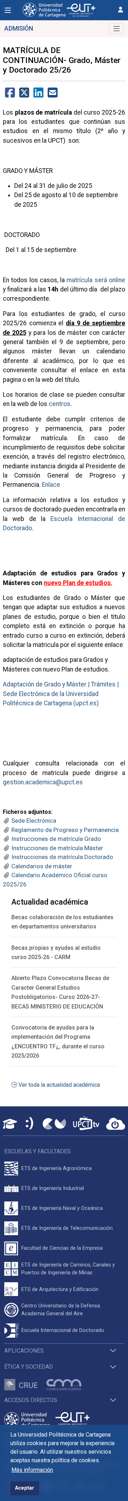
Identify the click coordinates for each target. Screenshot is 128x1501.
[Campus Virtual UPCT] (54, 1123)
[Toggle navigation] (8, 10)
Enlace (51, 484)
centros (59, 403)
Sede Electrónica (33, 820)
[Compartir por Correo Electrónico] (53, 94)
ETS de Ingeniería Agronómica (56, 1168)
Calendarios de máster (41, 866)
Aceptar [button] (24, 1488)
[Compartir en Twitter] (24, 94)
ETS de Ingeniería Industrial (52, 1188)
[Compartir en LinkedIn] (38, 94)
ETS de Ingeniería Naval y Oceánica (62, 1208)
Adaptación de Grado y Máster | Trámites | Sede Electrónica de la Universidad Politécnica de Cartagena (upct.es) (61, 694)
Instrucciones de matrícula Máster (57, 848)
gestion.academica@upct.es (43, 782)
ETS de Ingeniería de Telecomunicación (67, 1228)
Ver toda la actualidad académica (58, 1084)
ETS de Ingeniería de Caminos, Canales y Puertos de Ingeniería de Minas (68, 1269)
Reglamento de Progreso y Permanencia (65, 829)
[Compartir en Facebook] (10, 94)
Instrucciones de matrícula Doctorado (62, 856)
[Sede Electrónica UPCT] (30, 1124)
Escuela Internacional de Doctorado (62, 1330)
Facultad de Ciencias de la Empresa (62, 1248)
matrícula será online (95, 280)
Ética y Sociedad (28, 1366)
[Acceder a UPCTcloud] (115, 1124)
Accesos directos (30, 1400)
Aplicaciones (24, 1350)
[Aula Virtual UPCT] (10, 1123)
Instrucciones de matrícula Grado (56, 838)
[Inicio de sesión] (120, 9)
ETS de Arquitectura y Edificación (59, 1289)
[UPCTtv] (86, 1123)
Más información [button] (32, 1469)
